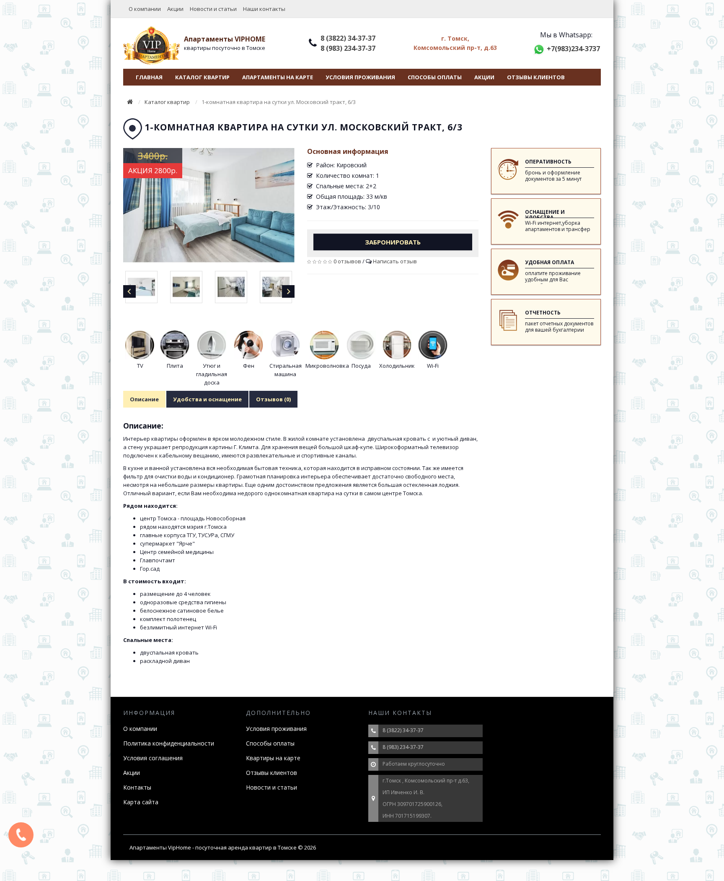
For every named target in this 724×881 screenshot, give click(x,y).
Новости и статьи (213, 9)
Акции (175, 9)
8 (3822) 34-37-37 (348, 38)
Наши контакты (264, 9)
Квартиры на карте (273, 758)
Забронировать (393, 242)
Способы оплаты (435, 77)
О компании (145, 9)
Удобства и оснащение (207, 399)
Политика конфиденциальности (168, 743)
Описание (144, 399)
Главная (149, 77)
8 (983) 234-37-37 (348, 48)
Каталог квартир (202, 77)
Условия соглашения (153, 758)
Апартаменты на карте (277, 77)
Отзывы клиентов (536, 77)
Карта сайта (140, 802)
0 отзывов (347, 261)
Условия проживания (360, 77)
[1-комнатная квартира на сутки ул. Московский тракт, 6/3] (209, 205)
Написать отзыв (395, 261)
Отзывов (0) (273, 399)
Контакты (137, 787)
